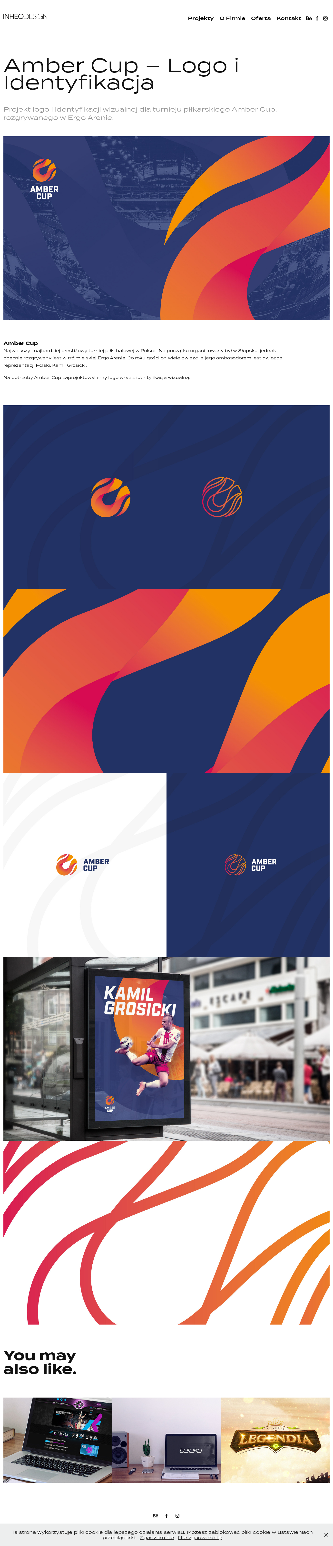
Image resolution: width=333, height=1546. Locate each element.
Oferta (261, 18)
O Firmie (232, 18)
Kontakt (289, 18)
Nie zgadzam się (200, 1537)
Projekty (201, 18)
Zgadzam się (157, 1537)
